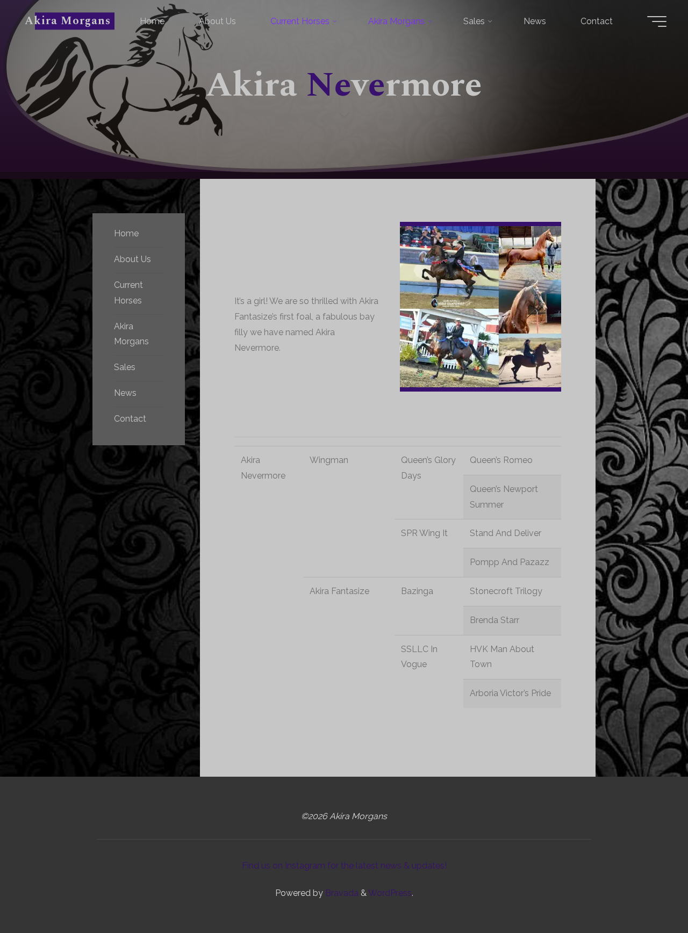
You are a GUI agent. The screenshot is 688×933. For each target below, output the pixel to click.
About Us (132, 259)
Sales (124, 367)
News (125, 393)
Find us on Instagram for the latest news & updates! (344, 865)
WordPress (390, 893)
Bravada (341, 893)
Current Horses (128, 293)
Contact (130, 419)
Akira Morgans (68, 21)
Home (126, 233)
